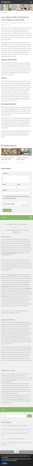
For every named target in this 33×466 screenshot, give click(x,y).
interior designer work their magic (9, 253)
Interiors (4, 12)
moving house (11, 274)
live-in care (13, 336)
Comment (5, 173)
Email (19, 184)
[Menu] (31, 2)
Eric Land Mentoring (12, 379)
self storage (28, 288)
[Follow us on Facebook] (31, 217)
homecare (6, 336)
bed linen (12, 332)
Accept (4, 463)
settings (15, 460)
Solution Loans (25, 354)
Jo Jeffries (5, 23)
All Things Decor (6, 2)
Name (4, 184)
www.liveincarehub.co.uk (18, 399)
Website (5, 190)
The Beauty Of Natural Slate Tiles (16, 439)
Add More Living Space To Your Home (17, 425)
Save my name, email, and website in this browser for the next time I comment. (16, 197)
